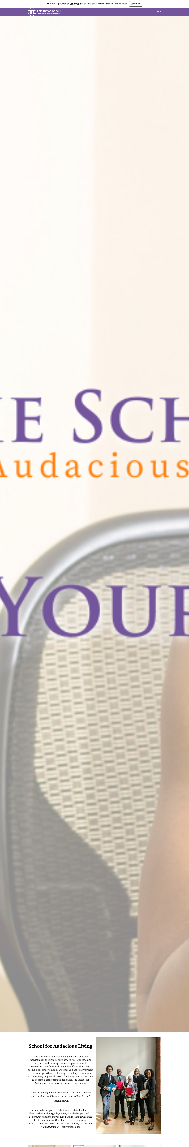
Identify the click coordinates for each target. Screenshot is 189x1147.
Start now (135, 4)
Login (158, 12)
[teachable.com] (75, 4)
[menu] (157, 11)
